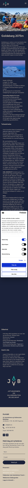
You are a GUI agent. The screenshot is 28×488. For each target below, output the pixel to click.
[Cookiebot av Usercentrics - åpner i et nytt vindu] (19, 213)
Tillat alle (14, 265)
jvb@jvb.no (9, 425)
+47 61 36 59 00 (10, 427)
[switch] (24, 244)
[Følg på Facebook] (4, 435)
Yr (9, 339)
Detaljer (21, 260)
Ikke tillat (14, 274)
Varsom (12, 337)
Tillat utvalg (14, 269)
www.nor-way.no (7, 131)
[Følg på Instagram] (7, 435)
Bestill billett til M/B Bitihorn (11, 470)
